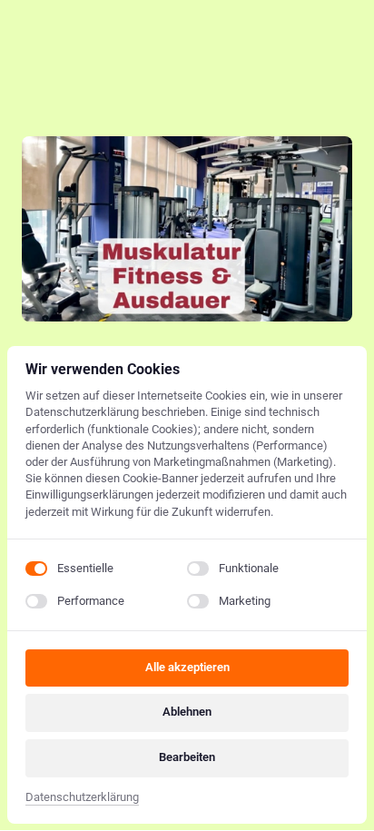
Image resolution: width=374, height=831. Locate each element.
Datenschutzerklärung (82, 798)
